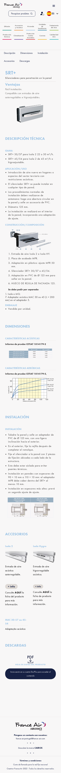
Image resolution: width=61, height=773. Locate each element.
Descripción (9, 53)
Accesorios (9, 61)
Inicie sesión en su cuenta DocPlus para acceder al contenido (30, 673)
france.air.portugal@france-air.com (30, 738)
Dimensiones (26, 53)
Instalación (43, 53)
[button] (52, 13)
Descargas (25, 61)
